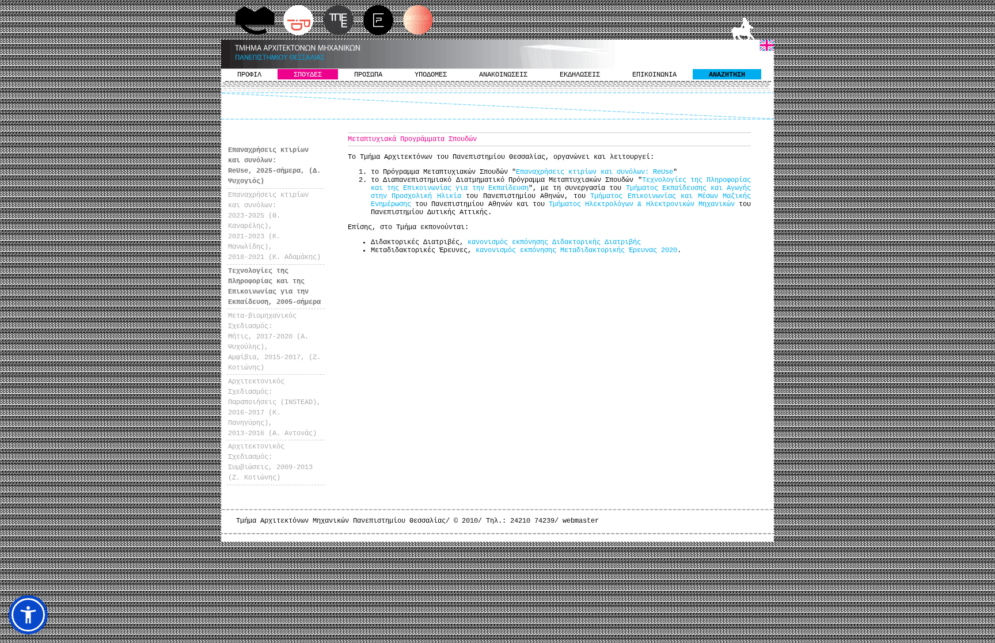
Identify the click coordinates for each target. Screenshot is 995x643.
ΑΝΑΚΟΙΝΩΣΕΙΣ (503, 75)
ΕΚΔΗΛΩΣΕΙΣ (580, 75)
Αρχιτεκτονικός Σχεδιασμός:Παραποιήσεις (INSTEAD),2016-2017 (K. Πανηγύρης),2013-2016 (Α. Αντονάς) (274, 407)
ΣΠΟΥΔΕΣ (308, 75)
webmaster (581, 521)
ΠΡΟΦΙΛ (249, 75)
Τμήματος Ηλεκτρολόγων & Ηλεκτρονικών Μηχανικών (642, 204)
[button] (28, 614)
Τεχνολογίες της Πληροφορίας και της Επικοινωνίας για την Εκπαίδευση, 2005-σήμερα (274, 286)
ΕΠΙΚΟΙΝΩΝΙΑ (654, 75)
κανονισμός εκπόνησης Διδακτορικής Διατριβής (554, 242)
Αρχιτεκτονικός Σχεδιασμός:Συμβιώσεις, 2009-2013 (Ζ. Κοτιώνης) (270, 462)
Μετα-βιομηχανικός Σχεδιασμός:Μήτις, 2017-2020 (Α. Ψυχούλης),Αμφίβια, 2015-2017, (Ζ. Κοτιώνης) (274, 342)
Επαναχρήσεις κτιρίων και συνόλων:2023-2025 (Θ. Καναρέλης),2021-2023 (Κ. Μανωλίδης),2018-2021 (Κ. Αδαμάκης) (274, 226)
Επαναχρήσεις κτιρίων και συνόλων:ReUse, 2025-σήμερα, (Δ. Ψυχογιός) (274, 165)
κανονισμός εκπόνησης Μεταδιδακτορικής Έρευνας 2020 (576, 250)
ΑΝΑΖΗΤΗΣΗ (727, 75)
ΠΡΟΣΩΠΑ (368, 75)
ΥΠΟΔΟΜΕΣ (431, 75)
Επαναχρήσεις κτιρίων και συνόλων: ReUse (594, 172)
